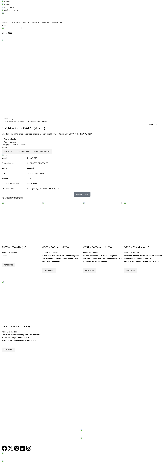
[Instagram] (28, 448)
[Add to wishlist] (4, 260)
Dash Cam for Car (8, 375)
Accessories (6, 391)
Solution (6, 394)
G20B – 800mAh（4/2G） (138, 247)
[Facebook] (4, 448)
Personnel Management (10, 402)
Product (5, 364)
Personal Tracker (8, 383)
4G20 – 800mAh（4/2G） (56, 247)
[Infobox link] (82, 432)
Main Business (7, 421)
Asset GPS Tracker (16, 121)
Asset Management (8, 410)
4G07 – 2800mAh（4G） (15, 247)
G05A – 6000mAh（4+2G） (98, 247)
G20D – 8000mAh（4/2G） (16, 326)
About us (5, 417)
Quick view (4, 270)
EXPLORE (5, 414)
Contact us (7, 425)
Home (4, 121)
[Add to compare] (4, 243)
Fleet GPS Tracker (8, 372)
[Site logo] (13, 16)
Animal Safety (6, 406)
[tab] (8, 151)
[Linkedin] (22, 448)
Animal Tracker (7, 387)
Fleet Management (8, 398)
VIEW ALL (5, 368)
